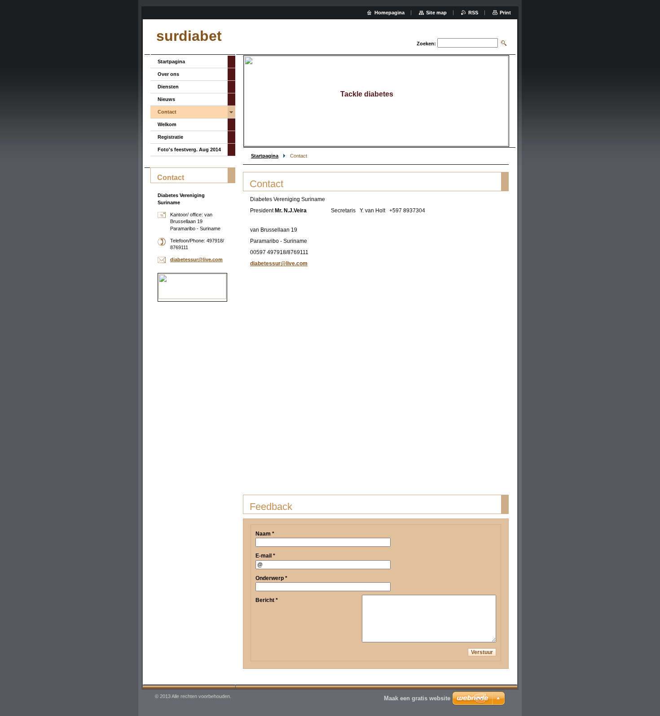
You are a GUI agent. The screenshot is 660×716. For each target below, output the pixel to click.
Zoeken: (426, 43)
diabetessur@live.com (279, 263)
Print (505, 12)
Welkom (167, 124)
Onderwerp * (271, 578)
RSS (473, 12)
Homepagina (389, 12)
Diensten (168, 86)
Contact (167, 111)
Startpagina (264, 155)
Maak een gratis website (417, 698)
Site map (436, 12)
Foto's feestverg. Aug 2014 (189, 149)
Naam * (264, 534)
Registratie (170, 137)
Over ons (168, 74)
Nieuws (166, 99)
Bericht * (266, 600)
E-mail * (265, 556)
